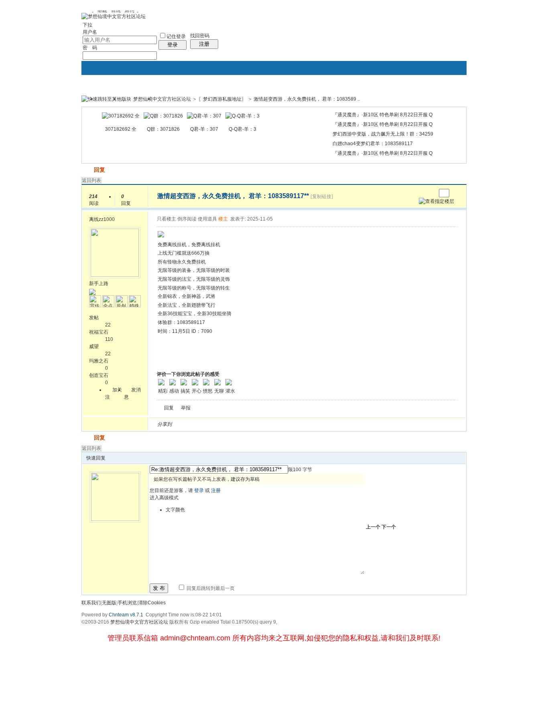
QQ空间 (214, 424)
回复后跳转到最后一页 (210, 588)
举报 (186, 408)
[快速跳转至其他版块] (106, 99)
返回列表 (91, 180)
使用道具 (207, 219)
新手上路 (98, 283)
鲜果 (272, 424)
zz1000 (107, 219)
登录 (172, 45)
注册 (204, 44)
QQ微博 (204, 424)
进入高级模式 (164, 497)
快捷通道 (445, 95)
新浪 (195, 424)
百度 (262, 424)
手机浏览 (127, 603)
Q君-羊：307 (204, 129)
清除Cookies (152, 603)
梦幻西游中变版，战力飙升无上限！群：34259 (383, 134)
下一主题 (430, 193)
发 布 (159, 588)
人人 (233, 424)
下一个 (389, 527)
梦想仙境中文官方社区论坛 (162, 99)
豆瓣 (243, 424)
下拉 (87, 25)
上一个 (373, 527)
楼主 (223, 219)
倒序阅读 (187, 219)
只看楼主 (166, 219)
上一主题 (422, 193)
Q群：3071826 (163, 129)
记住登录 (176, 36)
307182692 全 (120, 129)
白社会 (281, 424)
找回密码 (199, 35)
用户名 (90, 32)
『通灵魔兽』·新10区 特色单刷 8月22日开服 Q (382, 115)
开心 (224, 424)
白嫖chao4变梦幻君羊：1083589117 (373, 143)
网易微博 (253, 424)
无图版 (109, 603)
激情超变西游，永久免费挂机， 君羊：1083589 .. (307, 99)
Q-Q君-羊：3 (242, 129)
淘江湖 (185, 424)
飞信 (291, 424)
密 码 (90, 48)
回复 (99, 169)
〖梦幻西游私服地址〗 (222, 99)
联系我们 (91, 603)
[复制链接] (322, 196)
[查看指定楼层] (436, 201)
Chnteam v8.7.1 (126, 615)
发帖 (87, 169)
